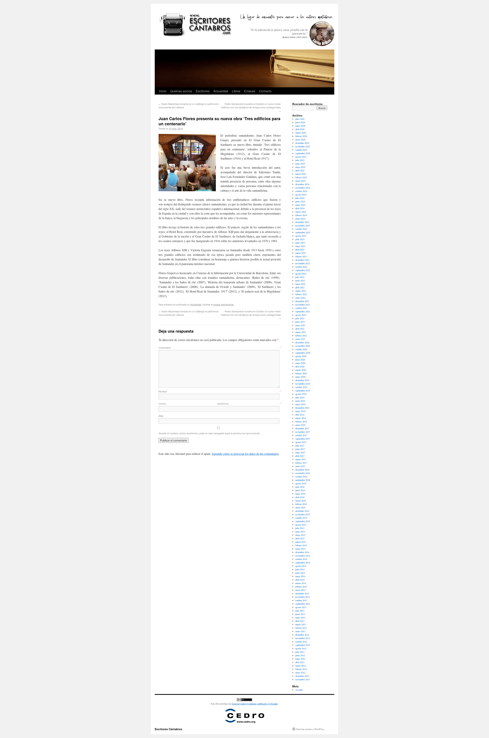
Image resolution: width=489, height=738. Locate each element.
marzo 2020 (300, 369)
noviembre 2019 (302, 383)
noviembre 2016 (302, 473)
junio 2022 (300, 280)
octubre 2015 (301, 517)
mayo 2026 (300, 125)
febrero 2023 (301, 256)
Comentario (220, 347)
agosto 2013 (300, 607)
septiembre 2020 (302, 352)
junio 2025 (300, 163)
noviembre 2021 (302, 304)
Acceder (299, 689)
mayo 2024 (300, 204)
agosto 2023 (300, 235)
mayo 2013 (300, 617)
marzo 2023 (300, 252)
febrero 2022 (301, 294)
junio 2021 (300, 321)
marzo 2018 (300, 418)
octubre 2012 (301, 641)
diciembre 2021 (302, 301)
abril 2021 (299, 328)
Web (161, 415)
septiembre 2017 (302, 438)
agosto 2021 (300, 314)
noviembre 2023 (302, 225)
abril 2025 (299, 170)
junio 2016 (300, 490)
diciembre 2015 (302, 510)
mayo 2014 (300, 576)
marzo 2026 (300, 132)
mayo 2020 (300, 363)
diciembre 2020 (302, 342)
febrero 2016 (301, 504)
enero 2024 (300, 218)
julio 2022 (299, 277)
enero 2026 (300, 139)
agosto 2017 (300, 442)
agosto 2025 (300, 156)
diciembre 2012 (302, 634)
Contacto (265, 91)
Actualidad (220, 91)
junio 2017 (300, 448)
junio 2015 (300, 531)
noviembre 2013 (302, 596)
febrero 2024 (301, 215)
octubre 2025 (301, 149)
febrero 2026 (301, 136)
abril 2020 (299, 366)
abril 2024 (299, 208)
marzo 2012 (300, 665)
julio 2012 (299, 651)
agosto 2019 (300, 393)
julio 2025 (299, 160)
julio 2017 (299, 445)
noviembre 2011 (302, 679)
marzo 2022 (300, 290)
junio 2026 (300, 122)
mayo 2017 (300, 452)
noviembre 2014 (302, 555)
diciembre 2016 (302, 469)
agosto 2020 (300, 356)
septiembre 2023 (302, 232)
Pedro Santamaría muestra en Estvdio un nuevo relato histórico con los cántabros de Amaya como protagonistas (251, 107)
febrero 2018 (301, 421)
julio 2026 (299, 118)
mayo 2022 (300, 283)
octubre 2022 (301, 266)
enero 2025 (300, 180)
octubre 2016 (301, 476)
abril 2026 (299, 129)
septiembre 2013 (302, 603)
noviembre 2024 (302, 187)
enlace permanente (223, 304)
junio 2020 (300, 359)
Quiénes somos (181, 91)
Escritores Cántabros (168, 729)
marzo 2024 (300, 211)
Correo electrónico (220, 403)
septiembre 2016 (302, 479)
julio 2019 (299, 397)
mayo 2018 (300, 411)
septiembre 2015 (302, 521)
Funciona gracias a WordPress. (310, 729)
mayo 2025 (300, 167)
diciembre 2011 (302, 675)
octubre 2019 (301, 387)
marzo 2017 (300, 459)
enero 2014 (300, 589)
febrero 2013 (301, 627)
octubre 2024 (301, 191)
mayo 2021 (300, 325)
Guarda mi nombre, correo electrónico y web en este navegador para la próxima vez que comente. (209, 433)
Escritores (203, 91)
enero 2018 (300, 424)
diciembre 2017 (302, 428)
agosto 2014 (300, 565)
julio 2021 (299, 318)
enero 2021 (300, 338)
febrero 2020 (301, 373)
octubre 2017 (301, 435)
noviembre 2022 (302, 263)
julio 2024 (299, 197)
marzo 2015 (300, 541)
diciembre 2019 (302, 380)
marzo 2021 (300, 332)
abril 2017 (299, 455)
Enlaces (249, 91)
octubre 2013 (301, 600)
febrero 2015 (301, 545)
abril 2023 (299, 249)
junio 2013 (300, 614)
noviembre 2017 (302, 431)
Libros (236, 91)
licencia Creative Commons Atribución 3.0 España (255, 703)
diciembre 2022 (302, 259)
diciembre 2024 (302, 184)
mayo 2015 (300, 534)
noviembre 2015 (302, 514)
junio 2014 (300, 572)
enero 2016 (300, 507)
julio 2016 (299, 486)
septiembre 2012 (302, 644)
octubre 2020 (301, 349)
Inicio (162, 91)
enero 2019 (300, 404)
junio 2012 (300, 655)
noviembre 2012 (302, 638)
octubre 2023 (301, 228)
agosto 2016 (300, 483)
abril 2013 (299, 620)
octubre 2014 (301, 559)
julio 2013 (299, 610)
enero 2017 (300, 466)
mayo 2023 (300, 246)
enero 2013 (300, 631)
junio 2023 (300, 242)
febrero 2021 (301, 335)
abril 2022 (299, 287)
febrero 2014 (301, 586)
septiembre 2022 (302, 270)
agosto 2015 (300, 524)
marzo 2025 (300, 173)
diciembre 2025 (302, 142)
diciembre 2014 (302, 552)
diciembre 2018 (302, 407)
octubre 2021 (301, 307)
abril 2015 (299, 538)
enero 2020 (300, 376)
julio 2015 (299, 528)
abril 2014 (299, 579)
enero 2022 (300, 297)
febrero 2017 (301, 462)
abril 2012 (299, 662)
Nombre (220, 391)
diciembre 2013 (302, 593)
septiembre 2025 (302, 153)
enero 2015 (300, 548)
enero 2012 (300, 672)
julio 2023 (299, 239)
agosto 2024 (300, 194)
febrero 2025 (301, 177)
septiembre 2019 (302, 390)
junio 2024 (300, 201)
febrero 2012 (301, 669)
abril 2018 (299, 414)
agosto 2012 (300, 648)
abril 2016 (299, 497)
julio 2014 (299, 569)
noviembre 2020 (302, 345)
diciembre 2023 (302, 222)
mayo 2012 (300, 658)
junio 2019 (300, 400)
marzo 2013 (300, 624)
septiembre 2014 (302, 562)
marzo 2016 (300, 500)
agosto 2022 (300, 273)
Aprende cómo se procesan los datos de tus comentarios (245, 454)
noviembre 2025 (302, 146)
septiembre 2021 (302, 311)
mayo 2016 (300, 493)
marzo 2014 (300, 583)
